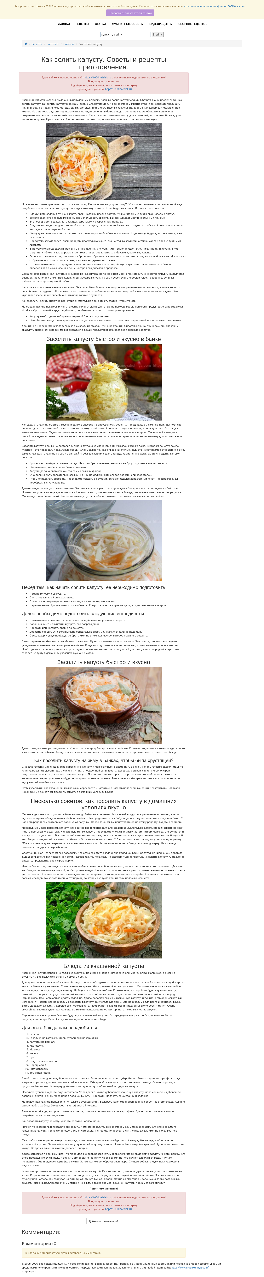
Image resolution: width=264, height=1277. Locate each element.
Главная (63, 24)
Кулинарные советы (128, 24)
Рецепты (82, 24)
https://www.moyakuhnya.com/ (190, 1267)
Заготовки (53, 44)
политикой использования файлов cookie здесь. (213, 6)
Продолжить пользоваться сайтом (130, 13)
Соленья (68, 44)
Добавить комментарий (103, 1221)
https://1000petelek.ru (97, 77)
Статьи (100, 24)
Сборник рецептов (192, 24)
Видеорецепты (161, 24)
